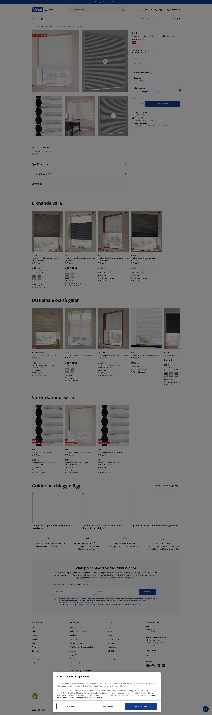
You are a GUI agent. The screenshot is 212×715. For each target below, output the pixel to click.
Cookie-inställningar (72, 706)
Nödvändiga (108, 706)
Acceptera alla (141, 706)
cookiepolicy (97, 697)
